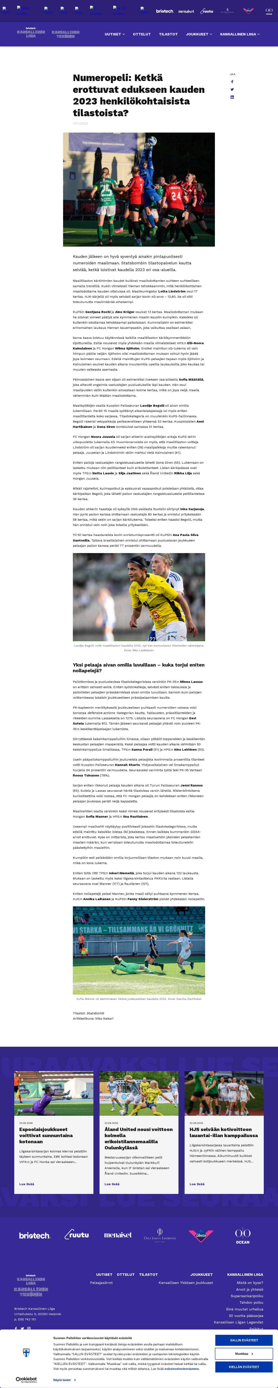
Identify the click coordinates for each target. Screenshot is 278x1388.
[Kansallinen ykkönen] (38, 1292)
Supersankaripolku (247, 1296)
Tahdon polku (251, 1302)
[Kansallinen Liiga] (38, 1280)
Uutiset (113, 34)
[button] (26, 1184)
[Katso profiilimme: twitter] (22, 1328)
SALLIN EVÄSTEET (244, 1340)
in (233, 98)
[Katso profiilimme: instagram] (29, 1328)
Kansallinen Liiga (31, 32)
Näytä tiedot (62, 1380)
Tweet (233, 90)
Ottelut (142, 34)
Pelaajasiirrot (101, 1282)
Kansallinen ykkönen (65, 34)
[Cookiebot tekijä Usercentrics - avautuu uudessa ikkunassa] (26, 1380)
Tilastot (168, 34)
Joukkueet (197, 34)
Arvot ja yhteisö (249, 1289)
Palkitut (256, 1329)
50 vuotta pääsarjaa (246, 1315)
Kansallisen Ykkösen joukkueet (186, 1282)
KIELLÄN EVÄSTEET (244, 1367)
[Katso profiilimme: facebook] (16, 1328)
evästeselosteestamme (182, 1368)
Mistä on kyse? (250, 1282)
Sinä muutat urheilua (244, 1309)
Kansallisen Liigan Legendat (238, 1322)
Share (233, 82)
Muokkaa (241, 1353)
